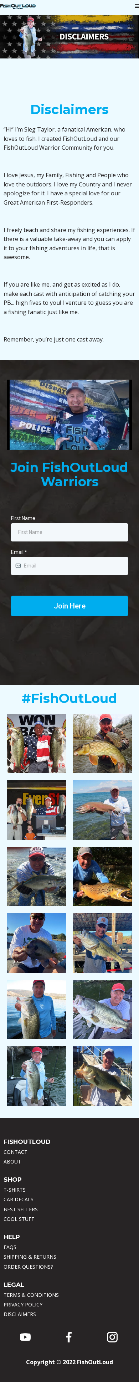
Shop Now (41, 745)
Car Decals (19, 1199)
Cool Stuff (19, 1219)
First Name (23, 518)
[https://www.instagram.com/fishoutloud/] (112, 1337)
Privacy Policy (23, 1304)
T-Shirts (15, 1189)
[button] (137, 6)
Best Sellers (21, 1209)
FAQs (10, 1247)
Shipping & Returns (30, 1256)
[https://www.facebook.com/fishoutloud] (69, 1337)
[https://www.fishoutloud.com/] (18, 6)
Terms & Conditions (31, 1294)
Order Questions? (28, 1266)
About (12, 1161)
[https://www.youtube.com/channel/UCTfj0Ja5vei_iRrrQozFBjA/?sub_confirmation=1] (25, 1337)
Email (19, 552)
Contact (15, 1152)
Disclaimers (20, 1314)
